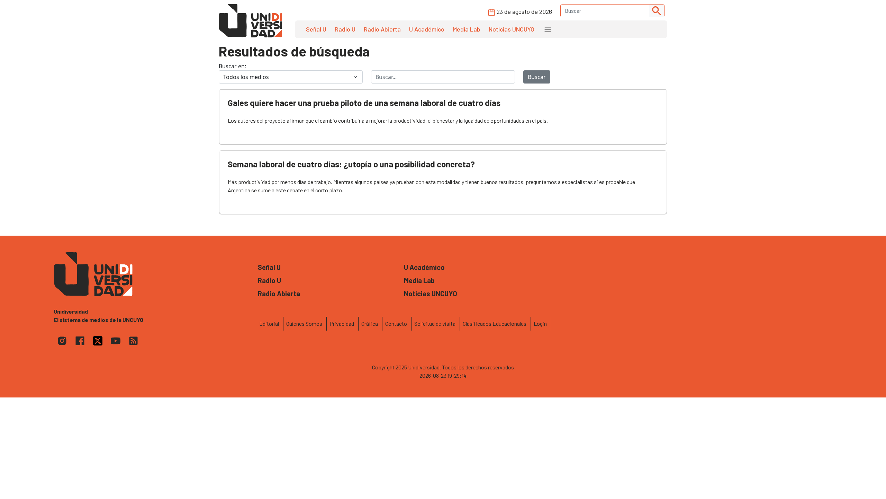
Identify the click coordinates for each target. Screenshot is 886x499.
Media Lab (466, 29)
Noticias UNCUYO (511, 29)
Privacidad (341, 323)
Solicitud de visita (434, 323)
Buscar (537, 77)
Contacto (396, 323)
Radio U (345, 29)
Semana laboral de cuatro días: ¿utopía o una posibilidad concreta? (351, 164)
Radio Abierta (382, 29)
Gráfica (369, 323)
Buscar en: (232, 66)
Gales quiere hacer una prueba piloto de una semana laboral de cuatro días (364, 103)
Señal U (316, 29)
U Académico (426, 29)
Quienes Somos (304, 323)
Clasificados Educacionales (494, 323)
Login (540, 323)
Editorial (269, 323)
